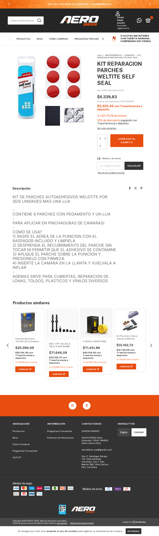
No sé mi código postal (111, 172)
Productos (23, 39)
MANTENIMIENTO (113, 55)
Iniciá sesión (121, 21)
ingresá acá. (62, 523)
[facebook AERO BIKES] (87, 405)
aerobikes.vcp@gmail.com (97, 449)
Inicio (99, 55)
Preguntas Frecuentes (89, 39)
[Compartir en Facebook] (130, 188)
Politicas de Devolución (60, 437)
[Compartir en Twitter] (135, 188)
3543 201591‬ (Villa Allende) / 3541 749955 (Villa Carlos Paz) (95, 440)
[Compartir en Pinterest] (141, 188)
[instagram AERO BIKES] (72, 405)
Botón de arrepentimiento (82, 523)
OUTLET (17, 457)
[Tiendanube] (134, 522)
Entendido (133, 531)
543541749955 (90, 431)
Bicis (40, 39)
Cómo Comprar (58, 39)
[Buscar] (39, 20)
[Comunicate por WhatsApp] (139, 21)
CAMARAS (130, 55)
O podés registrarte (123, 27)
